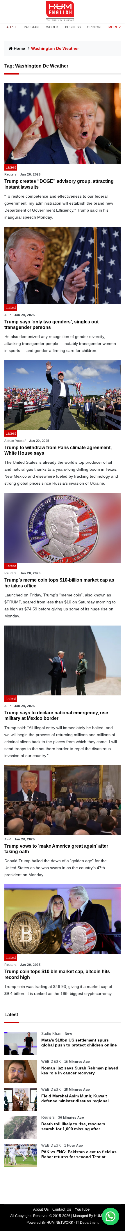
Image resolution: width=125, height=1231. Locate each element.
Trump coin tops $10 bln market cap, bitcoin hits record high (57, 974)
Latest (11, 1014)
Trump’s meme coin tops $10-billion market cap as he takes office (59, 583)
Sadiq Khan (51, 1034)
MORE (113, 27)
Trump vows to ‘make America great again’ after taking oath (56, 849)
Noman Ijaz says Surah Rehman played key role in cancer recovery (79, 1070)
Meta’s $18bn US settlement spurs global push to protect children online (79, 1042)
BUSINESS (73, 27)
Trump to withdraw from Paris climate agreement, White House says (58, 450)
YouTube (82, 1209)
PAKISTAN (31, 27)
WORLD (52, 27)
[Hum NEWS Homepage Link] (62, 11)
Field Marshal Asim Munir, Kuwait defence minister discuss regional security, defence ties (75, 1099)
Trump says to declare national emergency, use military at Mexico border (56, 715)
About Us (41, 1209)
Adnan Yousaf (15, 440)
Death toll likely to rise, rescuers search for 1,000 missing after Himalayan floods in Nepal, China (74, 1126)
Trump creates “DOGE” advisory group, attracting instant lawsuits (59, 184)
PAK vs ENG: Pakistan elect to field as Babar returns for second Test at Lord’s (79, 1154)
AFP (7, 315)
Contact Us (61, 1209)
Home (19, 48)
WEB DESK (51, 1062)
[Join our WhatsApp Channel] (110, 1216)
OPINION (94, 27)
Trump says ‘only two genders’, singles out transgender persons (51, 324)
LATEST (10, 27)
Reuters (10, 174)
